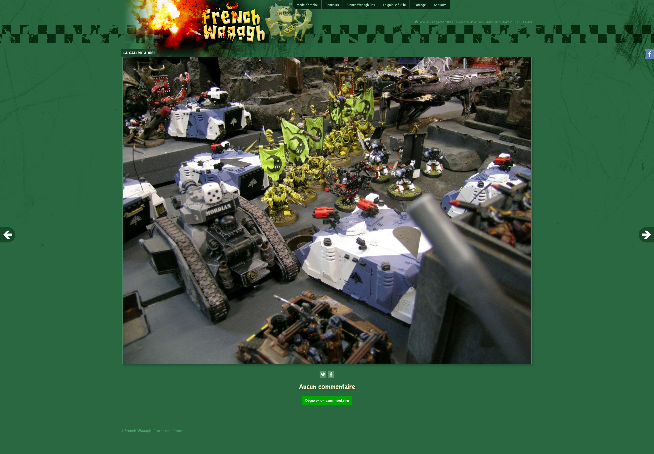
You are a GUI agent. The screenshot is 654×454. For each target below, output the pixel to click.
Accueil (424, 22)
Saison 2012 (492, 22)
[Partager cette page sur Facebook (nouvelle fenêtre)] (331, 374)
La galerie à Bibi (441, 22)
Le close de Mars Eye (468, 22)
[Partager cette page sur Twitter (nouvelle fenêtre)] (323, 374)
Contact (177, 431)
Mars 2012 (509, 22)
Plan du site (162, 431)
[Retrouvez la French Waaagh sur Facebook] (649, 55)
